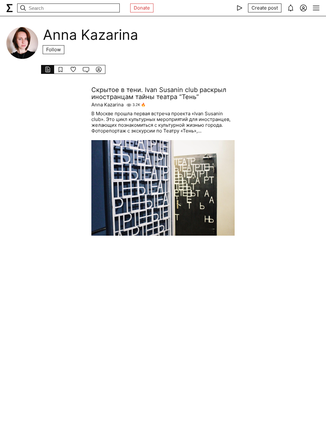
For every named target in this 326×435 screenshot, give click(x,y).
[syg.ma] (9, 8)
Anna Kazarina (107, 105)
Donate (142, 8)
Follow (53, 49)
